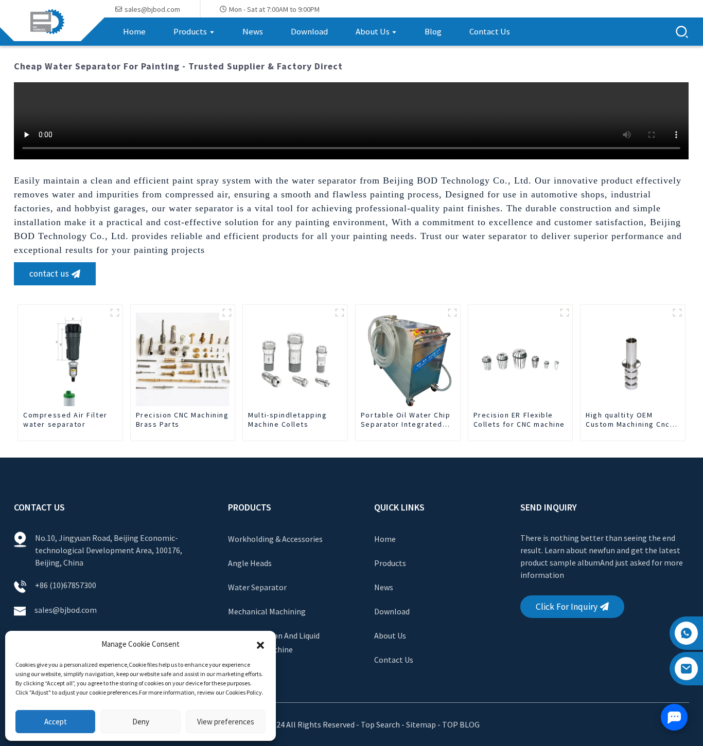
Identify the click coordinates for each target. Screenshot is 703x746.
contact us (49, 273)
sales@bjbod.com (66, 610)
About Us (390, 635)
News (383, 587)
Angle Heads (250, 563)
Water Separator (257, 587)
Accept (55, 721)
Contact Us (393, 659)
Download (392, 611)
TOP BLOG (461, 724)
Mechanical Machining (267, 611)
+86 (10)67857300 (65, 585)
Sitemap (421, 724)
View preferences (225, 721)
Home (385, 539)
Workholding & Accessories (275, 539)
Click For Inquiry (566, 606)
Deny (140, 721)
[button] (260, 644)
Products (390, 563)
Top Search (381, 724)
